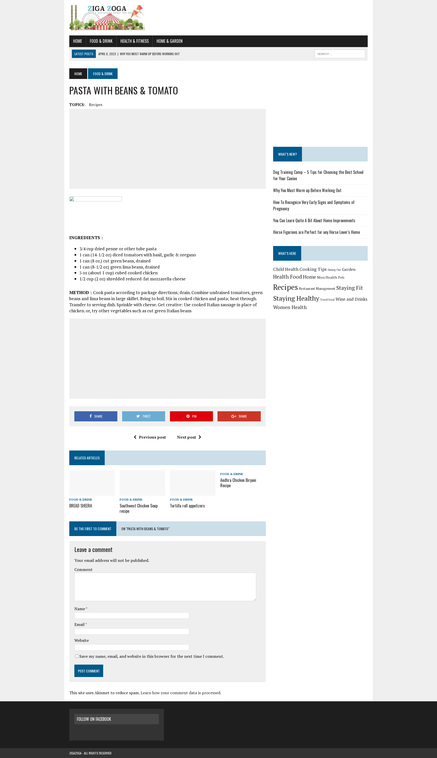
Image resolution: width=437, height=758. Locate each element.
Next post (186, 437)
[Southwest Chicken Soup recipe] (142, 492)
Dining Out (334, 270)
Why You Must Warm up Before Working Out (307, 190)
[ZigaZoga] (218, 17)
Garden (349, 269)
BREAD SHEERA (80, 506)
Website (81, 640)
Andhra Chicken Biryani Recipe (238, 482)
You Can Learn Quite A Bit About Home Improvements (314, 220)
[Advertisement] (167, 148)
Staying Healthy (296, 298)
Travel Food (327, 299)
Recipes (95, 104)
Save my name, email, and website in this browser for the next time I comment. (151, 656)
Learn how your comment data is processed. (181, 692)
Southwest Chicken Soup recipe (139, 508)
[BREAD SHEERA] (92, 492)
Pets (341, 277)
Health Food (287, 276)
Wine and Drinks (351, 299)
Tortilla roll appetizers (187, 506)
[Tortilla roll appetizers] (192, 492)
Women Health (290, 307)
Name (80, 608)
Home (77, 41)
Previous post (152, 437)
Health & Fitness (134, 41)
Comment (83, 569)
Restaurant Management (317, 288)
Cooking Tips (313, 269)
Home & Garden (170, 41)
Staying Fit (349, 287)
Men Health (327, 277)
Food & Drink (101, 41)
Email (79, 624)
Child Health (285, 269)
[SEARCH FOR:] (340, 53)
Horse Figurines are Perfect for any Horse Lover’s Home (316, 232)
